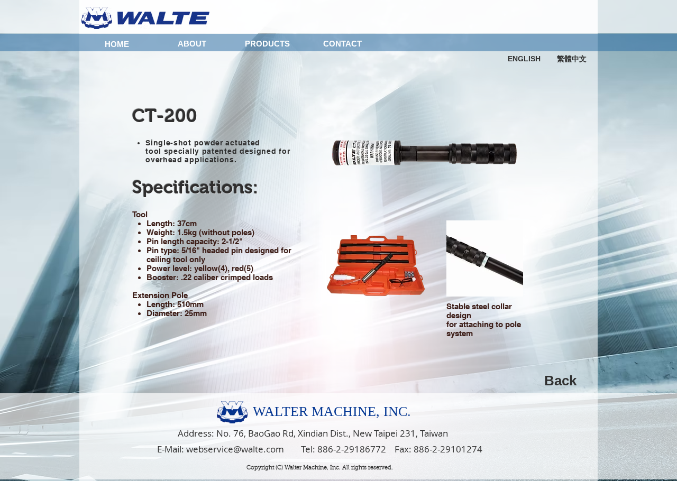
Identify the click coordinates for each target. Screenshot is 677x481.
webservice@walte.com (235, 449)
